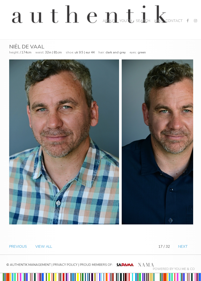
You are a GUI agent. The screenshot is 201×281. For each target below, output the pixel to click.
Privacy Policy (65, 265)
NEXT (183, 246)
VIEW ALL (43, 246)
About (109, 20)
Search (143, 20)
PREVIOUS (18, 246)
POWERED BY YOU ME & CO (174, 269)
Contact (174, 20)
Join (157, 20)
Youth (125, 20)
